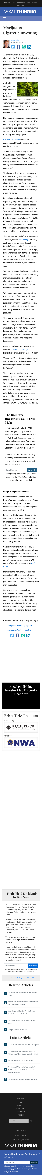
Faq (21, 1102)
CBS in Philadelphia (11, 139)
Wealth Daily (18, 978)
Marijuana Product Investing (19, 630)
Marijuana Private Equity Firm (20, 625)
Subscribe (32, 470)
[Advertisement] (21, 658)
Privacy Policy (31, 978)
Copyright (21, 1112)
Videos (21, 1115)
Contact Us (21, 1099)
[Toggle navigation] (4, 18)
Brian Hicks (15, 40)
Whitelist (21, 1105)
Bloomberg (23, 240)
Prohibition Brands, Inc (20, 349)
